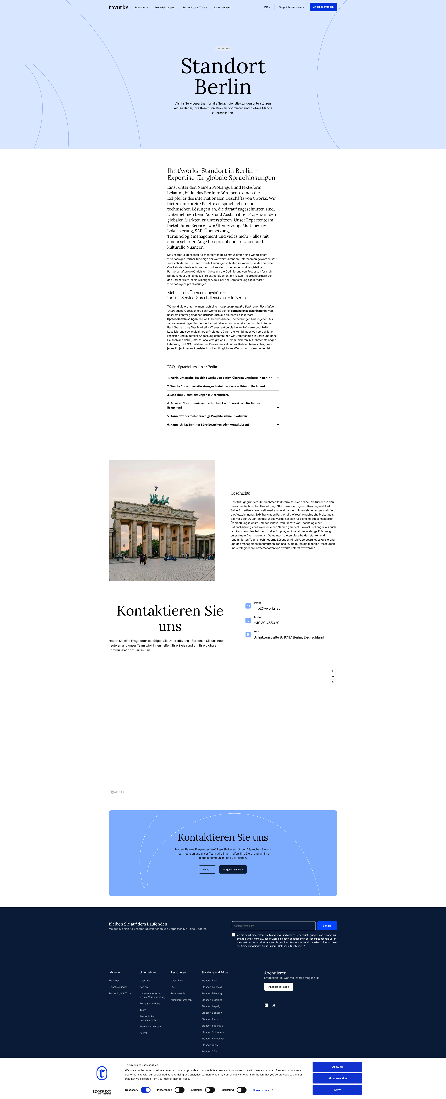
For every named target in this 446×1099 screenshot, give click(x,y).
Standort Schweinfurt (214, 1032)
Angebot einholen (233, 869)
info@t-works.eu (267, 608)
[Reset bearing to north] (333, 682)
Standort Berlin (210, 980)
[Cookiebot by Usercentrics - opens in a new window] (102, 1092)
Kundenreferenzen (181, 999)
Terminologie (178, 993)
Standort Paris (210, 1019)
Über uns (145, 980)
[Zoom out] (333, 676)
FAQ (173, 986)
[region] (223, 730)
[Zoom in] (333, 671)
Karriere (144, 986)
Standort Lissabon (212, 1012)
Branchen (114, 980)
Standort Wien (210, 1044)
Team (143, 1009)
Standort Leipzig (211, 1006)
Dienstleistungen (118, 986)
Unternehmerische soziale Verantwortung (152, 995)
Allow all (337, 1066)
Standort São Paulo (212, 1025)
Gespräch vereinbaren (291, 7)
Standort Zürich (210, 1051)
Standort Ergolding (212, 999)
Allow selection (337, 1078)
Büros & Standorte (150, 1003)
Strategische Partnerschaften (149, 1018)
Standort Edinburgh (212, 993)
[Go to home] (118, 7)
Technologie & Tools (120, 993)
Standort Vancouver (213, 1038)
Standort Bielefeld (212, 986)
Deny (337, 1089)
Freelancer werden (150, 1026)
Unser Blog (177, 980)
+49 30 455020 (266, 623)
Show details (261, 1090)
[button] (141, 7)
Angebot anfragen (323, 6)
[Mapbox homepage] (117, 792)
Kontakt (207, 869)
